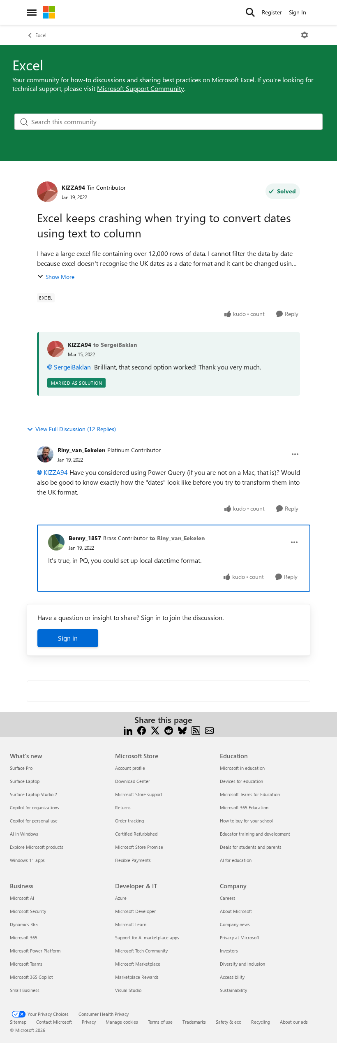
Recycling (260, 1022)
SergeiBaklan (72, 366)
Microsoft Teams (26, 964)
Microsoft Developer (135, 911)
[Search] (250, 12)
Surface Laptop (24, 781)
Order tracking (129, 821)
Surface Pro (21, 768)
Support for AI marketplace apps (147, 937)
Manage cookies (122, 1022)
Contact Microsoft (54, 1022)
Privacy (89, 1022)
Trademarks (194, 1022)
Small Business (24, 990)
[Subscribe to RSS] (196, 729)
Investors (229, 951)
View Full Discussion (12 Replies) (75, 429)
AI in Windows (24, 834)
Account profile (130, 768)
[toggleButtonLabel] (304, 35)
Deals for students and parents (251, 847)
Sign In (297, 12)
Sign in (68, 638)
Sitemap (18, 1022)
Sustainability (233, 990)
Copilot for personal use (34, 821)
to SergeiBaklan (115, 344)
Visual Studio (128, 990)
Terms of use (160, 1022)
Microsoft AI (22, 898)
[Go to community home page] (49, 12)
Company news (235, 924)
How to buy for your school (246, 821)
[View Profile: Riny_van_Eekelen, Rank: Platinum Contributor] (45, 454)
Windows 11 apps (27, 860)
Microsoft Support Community (140, 88)
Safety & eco (228, 1022)
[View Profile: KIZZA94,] (55, 349)
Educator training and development (255, 834)
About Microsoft (236, 911)
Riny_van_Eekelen (81, 450)
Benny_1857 (85, 538)
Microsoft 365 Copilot (31, 977)
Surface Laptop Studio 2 (33, 794)
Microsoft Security (28, 911)
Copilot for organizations (34, 807)
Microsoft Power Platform (35, 951)
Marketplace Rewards (137, 977)
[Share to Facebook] (141, 729)
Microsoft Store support (138, 794)
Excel (40, 35)
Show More (60, 277)
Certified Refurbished (136, 834)
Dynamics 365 (24, 924)
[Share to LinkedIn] (128, 729)
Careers (227, 898)
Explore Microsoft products (36, 847)
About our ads (294, 1022)
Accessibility (232, 977)
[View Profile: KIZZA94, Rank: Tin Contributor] (47, 191)
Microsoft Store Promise (139, 847)
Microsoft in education (242, 768)
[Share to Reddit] (168, 729)
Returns (123, 807)
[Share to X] (155, 729)
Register (272, 12)
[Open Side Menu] (32, 12)
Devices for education (241, 781)
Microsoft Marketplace (137, 964)
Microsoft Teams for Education (250, 794)
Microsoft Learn (130, 924)
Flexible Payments (133, 860)
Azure (121, 898)
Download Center (132, 781)
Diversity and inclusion (242, 964)
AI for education (236, 860)
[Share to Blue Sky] (182, 729)
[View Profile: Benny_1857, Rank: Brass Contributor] (56, 542)
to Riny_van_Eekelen (177, 538)
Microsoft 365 (23, 937)
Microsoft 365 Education (244, 807)
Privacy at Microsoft (239, 937)
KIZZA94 (73, 187)
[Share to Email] (209, 729)
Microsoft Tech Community (141, 951)
